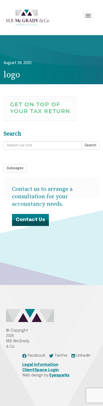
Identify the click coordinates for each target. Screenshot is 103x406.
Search (90, 145)
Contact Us (30, 219)
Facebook (36, 356)
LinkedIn (83, 356)
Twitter (61, 356)
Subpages (15, 168)
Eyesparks (59, 375)
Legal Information (40, 365)
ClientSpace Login (40, 370)
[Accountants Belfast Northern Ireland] (27, 18)
